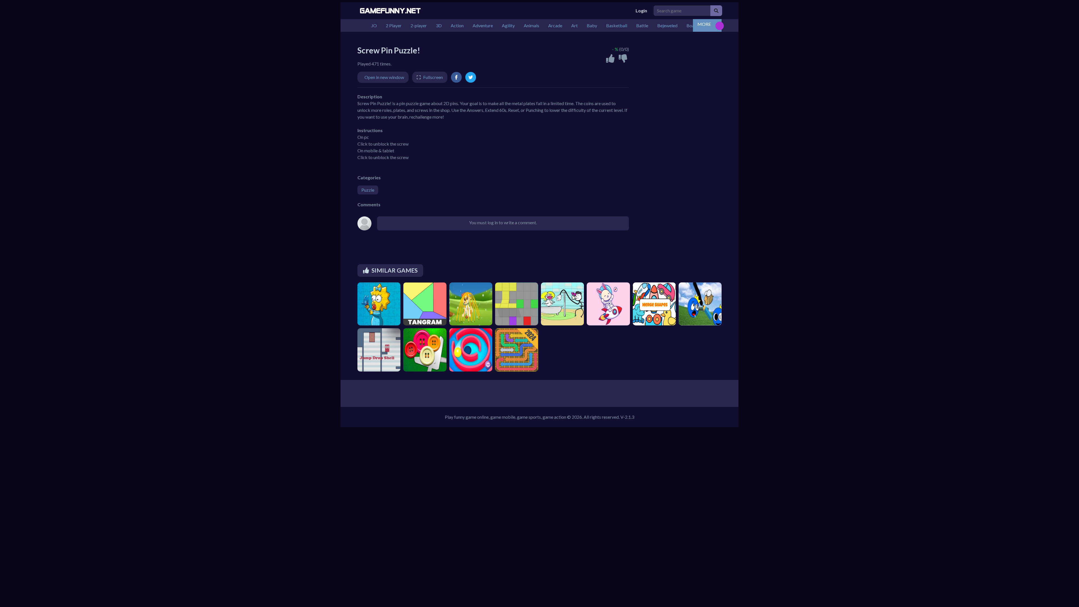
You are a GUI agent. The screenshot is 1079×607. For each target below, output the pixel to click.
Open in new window (384, 77)
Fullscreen (433, 77)
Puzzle (367, 189)
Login (641, 10)
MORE (704, 24)
